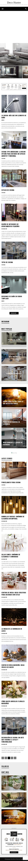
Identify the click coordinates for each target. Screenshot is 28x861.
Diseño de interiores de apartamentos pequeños (10, 225)
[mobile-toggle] (2, 9)
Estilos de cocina (7, 190)
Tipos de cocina (7, 262)
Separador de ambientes (14, 373)
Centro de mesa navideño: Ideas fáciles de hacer (12, 666)
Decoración (4, 228)
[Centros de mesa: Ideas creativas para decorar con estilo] (14, 581)
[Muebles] (14, 54)
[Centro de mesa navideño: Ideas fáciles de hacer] (14, 653)
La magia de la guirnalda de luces (11, 630)
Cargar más (13, 313)
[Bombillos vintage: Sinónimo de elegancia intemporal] (14, 505)
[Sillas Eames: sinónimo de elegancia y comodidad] (14, 543)
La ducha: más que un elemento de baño (13, 116)
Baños (2, 120)
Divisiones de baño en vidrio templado (11, 297)
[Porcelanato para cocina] (14, 470)
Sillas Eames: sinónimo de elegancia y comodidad (10, 555)
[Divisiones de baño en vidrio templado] (14, 284)
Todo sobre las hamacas (14, 800)
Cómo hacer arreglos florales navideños (13, 702)
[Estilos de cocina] (14, 178)
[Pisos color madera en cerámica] (14, 418)
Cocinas (3, 158)
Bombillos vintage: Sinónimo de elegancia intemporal (12, 517)
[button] (26, 9)
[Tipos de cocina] (14, 250)
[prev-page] (21, 335)
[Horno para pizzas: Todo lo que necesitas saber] (14, 397)
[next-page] (24, 335)
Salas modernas (14, 357)
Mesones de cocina (14, 340)
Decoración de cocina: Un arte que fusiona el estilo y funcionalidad (12, 739)
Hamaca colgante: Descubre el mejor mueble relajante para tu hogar (14, 783)
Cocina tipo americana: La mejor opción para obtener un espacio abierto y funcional (13, 154)
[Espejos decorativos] (11, 72)
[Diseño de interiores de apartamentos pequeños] (14, 212)
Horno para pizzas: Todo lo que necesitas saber (14, 816)
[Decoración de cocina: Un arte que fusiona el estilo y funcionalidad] (14, 726)
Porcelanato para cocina (11, 482)
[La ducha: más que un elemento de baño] (14, 104)
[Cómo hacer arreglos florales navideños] (14, 689)
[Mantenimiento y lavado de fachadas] (14, 438)
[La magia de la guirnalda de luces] (14, 617)
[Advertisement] (14, 28)
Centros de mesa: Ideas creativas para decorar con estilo (13, 593)
